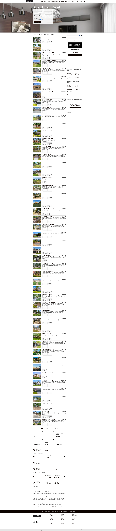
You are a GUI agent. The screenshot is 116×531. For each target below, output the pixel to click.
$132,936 (63, 240)
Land (42, 19)
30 (52, 428)
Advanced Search (45, 21)
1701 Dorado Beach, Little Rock (48, 286)
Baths (39, 15)
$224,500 (63, 115)
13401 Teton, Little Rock (47, 154)
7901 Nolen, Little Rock (46, 68)
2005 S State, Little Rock (47, 130)
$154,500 (63, 84)
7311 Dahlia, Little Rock (47, 162)
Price (34, 12)
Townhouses (69, 73)
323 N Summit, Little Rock (47, 364)
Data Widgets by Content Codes (78, 529)
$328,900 (63, 45)
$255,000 (63, 294)
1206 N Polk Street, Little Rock (48, 349)
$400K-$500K (77, 85)
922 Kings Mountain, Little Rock (48, 302)
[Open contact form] (84, 1)
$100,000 (63, 318)
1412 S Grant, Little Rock (47, 146)
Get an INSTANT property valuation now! (57, 506)
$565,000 (63, 263)
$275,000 (63, 130)
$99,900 (64, 185)
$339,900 (63, 302)
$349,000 (63, 271)
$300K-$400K (69, 85)
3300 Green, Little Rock (46, 318)
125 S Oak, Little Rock (46, 341)
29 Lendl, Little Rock (46, 411)
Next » (56, 428)
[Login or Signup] (89, 1)
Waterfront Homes (77, 74)
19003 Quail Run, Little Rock (47, 403)
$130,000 (63, 162)
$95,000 (64, 224)
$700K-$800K (69, 87)
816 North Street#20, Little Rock (48, 419)
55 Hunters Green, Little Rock (48, 193)
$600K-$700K (77, 86)
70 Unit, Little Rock (46, 255)
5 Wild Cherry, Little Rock (47, 294)
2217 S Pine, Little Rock (47, 99)
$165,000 (63, 419)
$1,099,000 (63, 380)
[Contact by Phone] (87, 1)
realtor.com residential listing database (40, 472)
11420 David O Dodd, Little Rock (48, 208)
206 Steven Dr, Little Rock (47, 333)
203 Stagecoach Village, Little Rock (49, 60)
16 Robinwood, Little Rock (47, 263)
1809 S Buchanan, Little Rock (48, 224)
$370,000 (63, 193)
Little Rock (68, 100)
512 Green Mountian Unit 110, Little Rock (50, 357)
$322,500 (63, 310)
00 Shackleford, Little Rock (47, 91)
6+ (75, 97)
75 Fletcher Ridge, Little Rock (48, 388)
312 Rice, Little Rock (46, 37)
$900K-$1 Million (69, 89)
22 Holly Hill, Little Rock (47, 216)
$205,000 (63, 60)
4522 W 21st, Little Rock (47, 83)
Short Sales (77, 77)
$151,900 (63, 146)
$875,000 (63, 76)
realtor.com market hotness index (39, 453)
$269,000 (63, 341)
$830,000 (63, 201)
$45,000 (64, 177)
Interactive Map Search (46, 499)
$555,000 (63, 388)
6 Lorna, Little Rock (46, 310)
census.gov (36, 486)
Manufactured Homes (70, 74)
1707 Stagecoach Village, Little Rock (49, 52)
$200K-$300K (77, 83)
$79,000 (64, 357)
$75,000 (64, 37)
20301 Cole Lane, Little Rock (47, 177)
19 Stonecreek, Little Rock (47, 232)
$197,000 (63, 216)
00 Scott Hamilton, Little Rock (48, 372)
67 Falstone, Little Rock (47, 76)
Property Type (36, 18)
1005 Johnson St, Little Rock (48, 325)
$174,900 (63, 333)
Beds (34, 15)
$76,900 (64, 365)
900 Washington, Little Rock (47, 185)
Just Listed (68, 78)
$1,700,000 (63, 91)
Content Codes (41, 487)
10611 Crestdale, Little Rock (47, 271)
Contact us (35, 508)
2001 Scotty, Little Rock (47, 107)
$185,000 (63, 52)
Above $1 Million (77, 89)
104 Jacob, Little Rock (46, 200)
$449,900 (63, 138)
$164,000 (63, 411)
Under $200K (69, 83)
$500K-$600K (69, 86)
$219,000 (63, 325)
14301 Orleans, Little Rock (47, 138)
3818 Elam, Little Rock (46, 115)
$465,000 (63, 286)
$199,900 (63, 396)
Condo (38, 19)
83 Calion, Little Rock (46, 247)
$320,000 (63, 123)
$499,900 (63, 279)
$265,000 (63, 107)
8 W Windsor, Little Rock (47, 239)
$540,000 (63, 169)
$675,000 (63, 349)
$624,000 (63, 247)
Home (35, 19)
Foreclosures (69, 77)
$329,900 (63, 154)
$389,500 (63, 232)
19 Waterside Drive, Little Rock (48, 169)
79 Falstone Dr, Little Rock (47, 380)
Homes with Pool (77, 78)
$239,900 (63, 99)
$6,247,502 (63, 255)
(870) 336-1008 (75, 52)
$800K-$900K (77, 87)
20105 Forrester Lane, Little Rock (48, 44)
